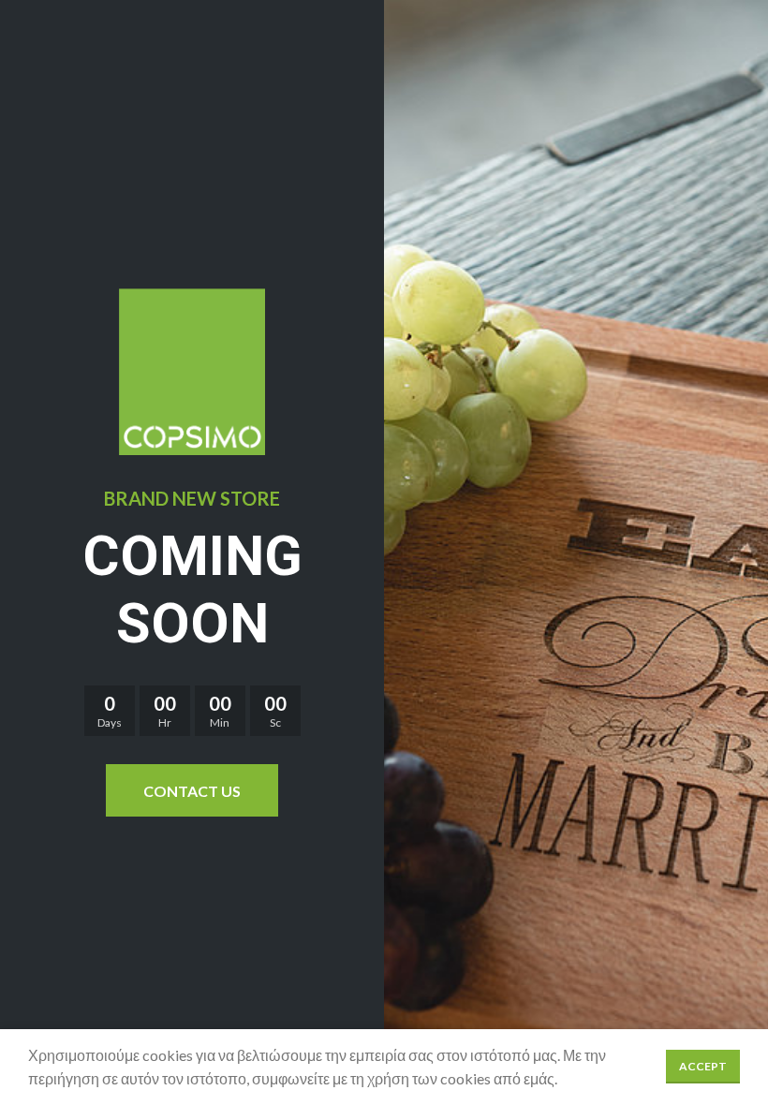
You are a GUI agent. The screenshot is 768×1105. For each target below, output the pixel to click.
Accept (703, 1066)
